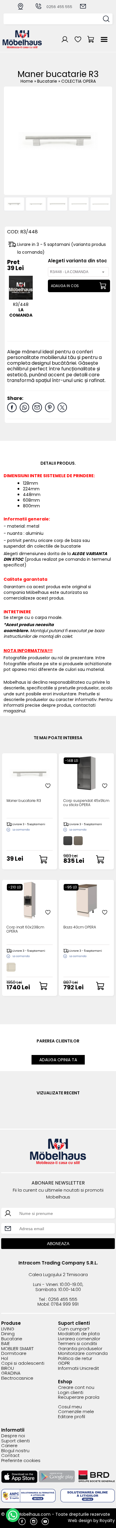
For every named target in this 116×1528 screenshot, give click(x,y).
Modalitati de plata (79, 1333)
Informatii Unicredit (78, 1368)
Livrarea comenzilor (79, 1338)
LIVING (7, 1329)
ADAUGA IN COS (65, 285)
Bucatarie (47, 81)
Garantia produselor (80, 1348)
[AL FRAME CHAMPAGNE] (78, 840)
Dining (8, 1333)
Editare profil (71, 1416)
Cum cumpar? (74, 1329)
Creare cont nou (76, 1387)
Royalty (107, 1521)
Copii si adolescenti (22, 1363)
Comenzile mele (76, 1411)
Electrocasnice (17, 1378)
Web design (80, 1521)
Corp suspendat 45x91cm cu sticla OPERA (86, 803)
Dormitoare (13, 1353)
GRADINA (11, 1373)
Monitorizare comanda (83, 1353)
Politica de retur (75, 1358)
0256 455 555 (59, 7)
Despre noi (13, 1435)
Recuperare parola (78, 1397)
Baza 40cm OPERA (79, 927)
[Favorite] (47, 785)
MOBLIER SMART (17, 1348)
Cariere (9, 1445)
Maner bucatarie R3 (24, 801)
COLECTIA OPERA (78, 81)
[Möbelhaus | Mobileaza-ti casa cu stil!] (22, 46)
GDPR (64, 1363)
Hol (4, 1358)
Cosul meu (70, 1407)
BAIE (5, 1343)
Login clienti (70, 1392)
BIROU (7, 1368)
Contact (10, 1455)
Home (27, 81)
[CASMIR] (11, 967)
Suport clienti (15, 1441)
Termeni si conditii (77, 1343)
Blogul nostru (15, 1450)
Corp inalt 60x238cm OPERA (25, 929)
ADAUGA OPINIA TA (58, 1060)
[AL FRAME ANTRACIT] (67, 840)
